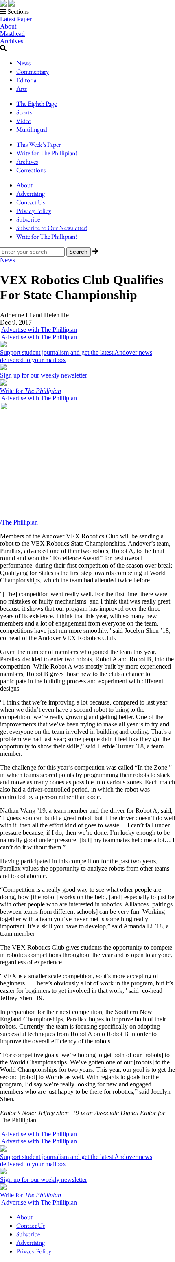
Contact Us (30, 202)
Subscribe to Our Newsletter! (52, 228)
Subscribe (28, 219)
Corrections (31, 170)
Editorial (27, 80)
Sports (24, 112)
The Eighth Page (36, 103)
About (8, 26)
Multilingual (31, 129)
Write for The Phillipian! (46, 153)
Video (23, 120)
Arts (21, 88)
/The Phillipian (19, 522)
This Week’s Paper (38, 144)
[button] (87, 11)
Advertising (30, 193)
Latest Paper (16, 18)
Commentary (32, 71)
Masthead (12, 33)
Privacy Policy (33, 210)
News (23, 63)
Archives (11, 40)
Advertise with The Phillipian (39, 329)
